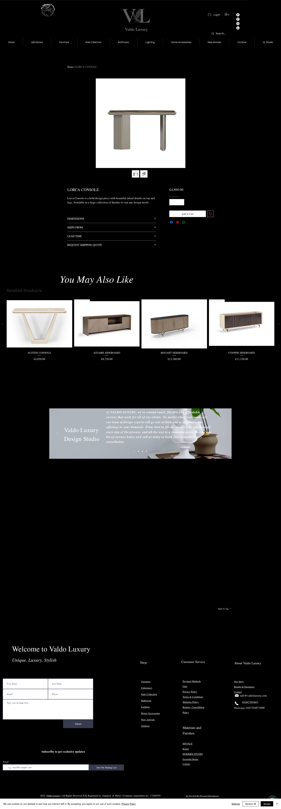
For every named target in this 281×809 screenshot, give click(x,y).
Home (70, 66)
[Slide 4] (146, 451)
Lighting (145, 706)
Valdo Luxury (136, 29)
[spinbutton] (176, 202)
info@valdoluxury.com (253, 695)
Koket (186, 748)
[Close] (277, 803)
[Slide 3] (142, 451)
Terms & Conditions (193, 696)
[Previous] (57, 433)
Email (5, 762)
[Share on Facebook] (171, 222)
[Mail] (237, 695)
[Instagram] (238, 23)
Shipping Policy (191, 702)
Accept (266, 803)
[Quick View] (39, 323)
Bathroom (146, 700)
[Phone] (236, 703)
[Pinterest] (238, 19)
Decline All (250, 803)
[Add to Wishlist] (210, 214)
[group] (140, 330)
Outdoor (145, 725)
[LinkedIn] (238, 28)
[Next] (223, 433)
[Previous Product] (2, 324)
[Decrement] (172, 202)
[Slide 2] (138, 451)
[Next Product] (279, 324)
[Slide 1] (134, 451)
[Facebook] (238, 14)
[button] (228, 14)
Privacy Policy (128, 803)
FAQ (185, 686)
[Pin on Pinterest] (178, 222)
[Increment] (181, 202)
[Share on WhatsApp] (184, 222)
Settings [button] (236, 803)
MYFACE (187, 743)
